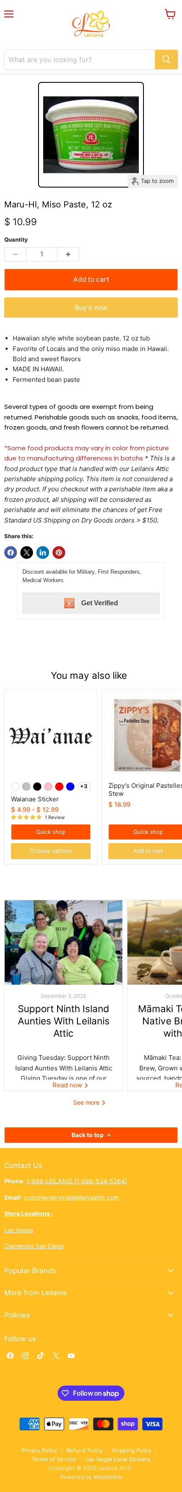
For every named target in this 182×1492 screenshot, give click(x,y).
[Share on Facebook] (10, 552)
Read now (68, 1085)
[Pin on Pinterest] (58, 552)
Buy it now (91, 308)
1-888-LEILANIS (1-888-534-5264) (76, 1180)
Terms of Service (54, 1459)
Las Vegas (18, 1229)
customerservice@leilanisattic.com (71, 1197)
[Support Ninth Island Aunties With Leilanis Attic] (63, 942)
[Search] (166, 59)
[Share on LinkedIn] (42, 552)
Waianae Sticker (35, 799)
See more (87, 1102)
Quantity (16, 240)
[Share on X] (26, 552)
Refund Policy (84, 1450)
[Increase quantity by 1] (68, 254)
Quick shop (51, 831)
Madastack (108, 1476)
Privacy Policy (39, 1450)
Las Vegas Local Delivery (117, 1459)
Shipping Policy (132, 1450)
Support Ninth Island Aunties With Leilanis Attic (64, 1021)
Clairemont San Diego (34, 1246)
